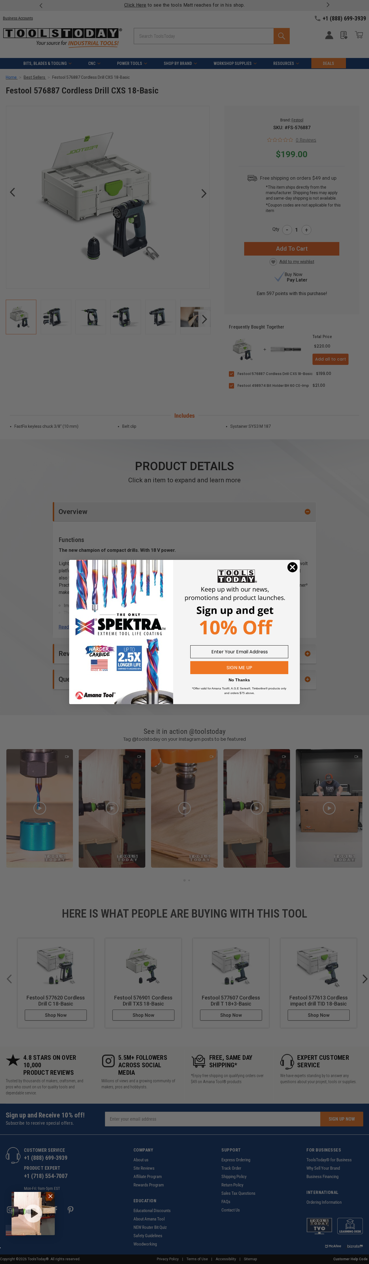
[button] (33, 1213)
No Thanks (239, 680)
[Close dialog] (292, 567)
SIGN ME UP (239, 667)
